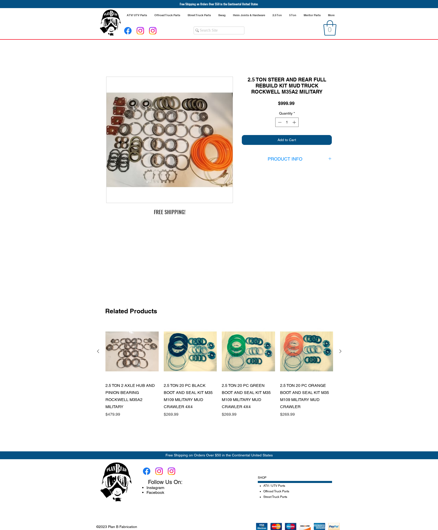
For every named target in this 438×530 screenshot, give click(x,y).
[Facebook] (128, 31)
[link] (329, 28)
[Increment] (294, 123)
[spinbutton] (286, 123)
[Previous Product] (98, 351)
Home (111, 59)
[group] (219, 371)
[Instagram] (140, 31)
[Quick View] (132, 351)
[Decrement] (279, 123)
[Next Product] (340, 351)
